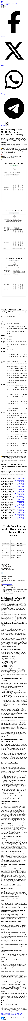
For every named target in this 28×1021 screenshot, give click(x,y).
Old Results (6, 4)
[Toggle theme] (3, 6)
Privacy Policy (18, 1013)
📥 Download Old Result (6, 584)
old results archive (17, 458)
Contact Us (11, 1013)
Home (2, 4)
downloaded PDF (6, 458)
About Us (6, 1013)
